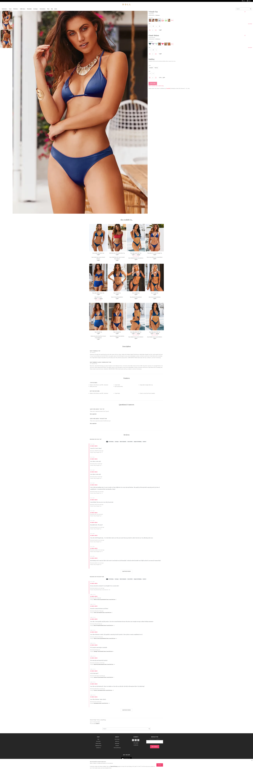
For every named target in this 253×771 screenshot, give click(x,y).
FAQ (98, 739)
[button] (23, 112)
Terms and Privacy (117, 747)
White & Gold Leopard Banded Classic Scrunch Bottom (104, 599)
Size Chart (250, 24)
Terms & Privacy (114, 766)
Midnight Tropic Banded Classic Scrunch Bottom (103, 651)
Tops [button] (10, 9)
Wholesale (117, 743)
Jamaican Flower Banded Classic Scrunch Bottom (103, 677)
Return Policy (98, 743)
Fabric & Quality (123, 441)
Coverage (116, 441)
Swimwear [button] (4, 9)
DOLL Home (117, 739)
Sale (52, 9)
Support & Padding (137, 441)
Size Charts (98, 741)
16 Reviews (158, 15)
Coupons (117, 745)
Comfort (144, 441)
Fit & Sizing (111, 441)
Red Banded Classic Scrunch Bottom (101, 703)
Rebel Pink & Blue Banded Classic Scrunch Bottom (103, 664)
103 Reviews (158, 39)
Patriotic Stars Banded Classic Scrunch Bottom (103, 690)
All (107, 441)
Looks (55, 9)
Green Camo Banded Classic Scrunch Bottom (102, 612)
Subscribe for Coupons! (155, 739)
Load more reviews (126, 571)
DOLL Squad (136, 743)
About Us (117, 741)
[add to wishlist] (245, 12)
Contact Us (98, 747)
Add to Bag (152, 83)
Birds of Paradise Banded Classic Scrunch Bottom (103, 625)
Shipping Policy (98, 745)
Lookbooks (136, 745)
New (48, 9)
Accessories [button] (42, 9)
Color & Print (129, 441)
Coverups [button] (35, 9)
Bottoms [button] (16, 9)
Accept (159, 765)
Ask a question (93, 414)
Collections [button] (22, 9)
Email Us (97, 723)
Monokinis (29, 9)
